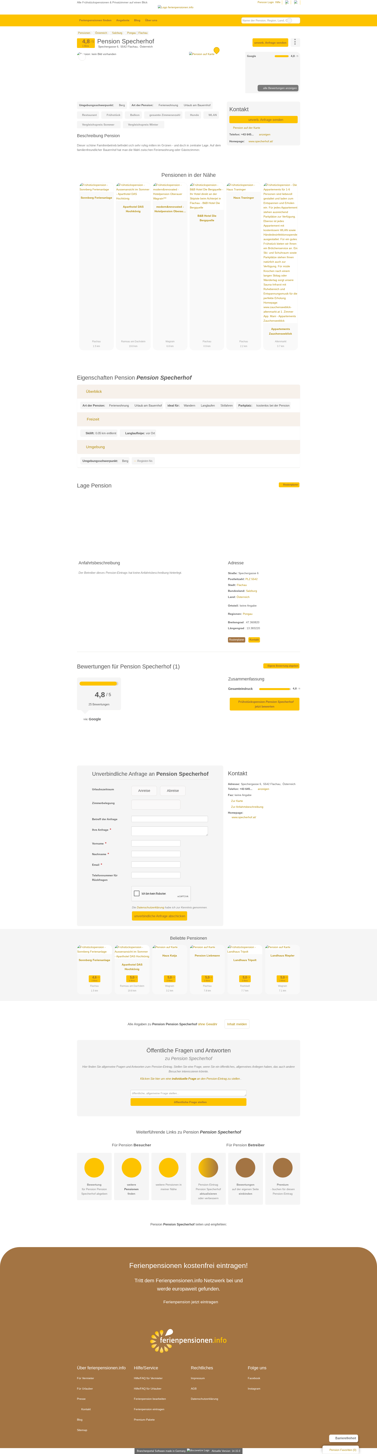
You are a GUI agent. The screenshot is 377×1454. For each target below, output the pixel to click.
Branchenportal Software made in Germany (161, 1450)
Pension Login (265, 2)
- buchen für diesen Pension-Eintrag (283, 1189)
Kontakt (254, 639)
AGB (194, 1388)
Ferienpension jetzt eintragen (190, 1302)
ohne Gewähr (207, 1024)
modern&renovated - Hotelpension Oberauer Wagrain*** (170, 210)
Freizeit (92, 419)
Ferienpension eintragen (149, 1409)
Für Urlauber (85, 1388)
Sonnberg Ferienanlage (96, 197)
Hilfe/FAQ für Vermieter (148, 1378)
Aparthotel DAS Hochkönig (133, 209)
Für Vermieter (85, 1378)
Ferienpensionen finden (95, 20)
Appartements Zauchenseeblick (280, 331)
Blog (137, 20)
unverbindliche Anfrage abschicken (159, 916)
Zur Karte (237, 800)
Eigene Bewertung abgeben (282, 666)
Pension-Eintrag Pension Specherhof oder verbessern (208, 1191)
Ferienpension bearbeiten (150, 1398)
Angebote (122, 20)
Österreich (243, 596)
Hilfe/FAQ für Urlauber (147, 1388)
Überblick (93, 391)
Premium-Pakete (144, 1419)
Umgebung (95, 447)
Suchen (297, 20)
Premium (292, 178)
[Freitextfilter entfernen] (289, 20)
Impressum (198, 1378)
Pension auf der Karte (246, 127)
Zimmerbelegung (103, 803)
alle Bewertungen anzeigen (279, 88)
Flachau (242, 585)
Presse (81, 1398)
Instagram (254, 1388)
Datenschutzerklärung (150, 907)
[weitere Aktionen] (295, 42)
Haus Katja (169, 955)
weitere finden (131, 1189)
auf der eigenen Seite (245, 1189)
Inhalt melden (237, 1024)
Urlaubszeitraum (103, 789)
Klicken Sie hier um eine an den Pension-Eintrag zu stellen (190, 1078)
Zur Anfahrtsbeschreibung (247, 806)
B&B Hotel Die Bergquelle (207, 218)
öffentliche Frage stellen (190, 1102)
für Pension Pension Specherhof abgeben (94, 1189)
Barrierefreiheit (345, 1438)
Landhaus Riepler (282, 955)
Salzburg (251, 590)
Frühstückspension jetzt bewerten (266, 704)
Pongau (248, 613)
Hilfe (277, 2)
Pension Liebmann (207, 955)
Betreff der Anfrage (104, 819)
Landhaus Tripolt (244, 960)
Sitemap (82, 1430)
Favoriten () (342, 1449)
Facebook (254, 1378)
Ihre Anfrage (100, 829)
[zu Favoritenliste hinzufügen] (82, 57)
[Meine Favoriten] (165, 20)
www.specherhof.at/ (261, 141)
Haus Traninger (243, 197)
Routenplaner (290, 484)
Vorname (98, 843)
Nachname (99, 854)
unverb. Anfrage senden (270, 42)
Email (96, 864)
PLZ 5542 (251, 579)
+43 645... (247, 134)
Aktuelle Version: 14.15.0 (226, 1450)
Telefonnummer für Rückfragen (104, 877)
